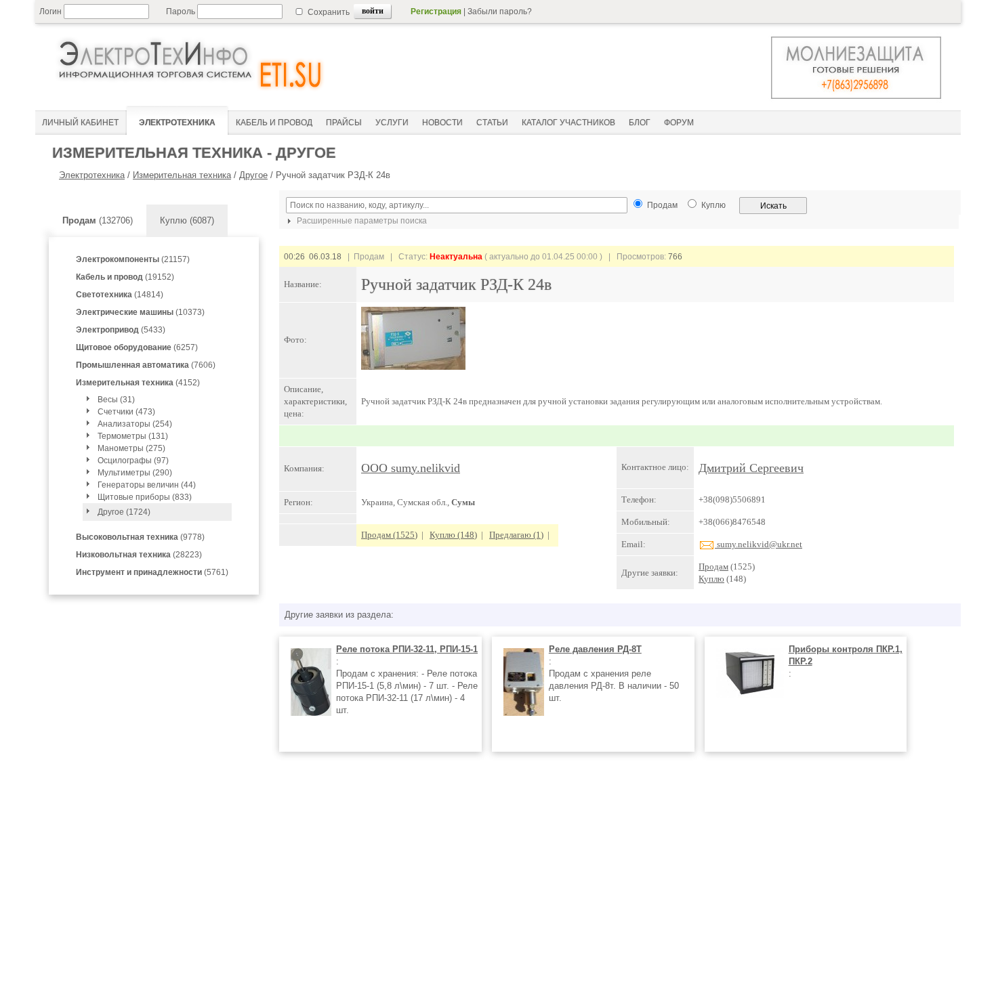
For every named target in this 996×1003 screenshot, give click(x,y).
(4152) (138, 382)
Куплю (711, 579)
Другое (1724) (124, 512)
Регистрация (436, 11)
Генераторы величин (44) (147, 485)
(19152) (125, 277)
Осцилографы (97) (133, 460)
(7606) (145, 365)
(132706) (97, 220)
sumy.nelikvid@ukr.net (758, 544)
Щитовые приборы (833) (145, 497)
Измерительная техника (182, 175)
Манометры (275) (131, 448)
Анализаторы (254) (135, 424)
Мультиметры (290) (135, 472)
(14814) (119, 294)
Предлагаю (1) (516, 535)
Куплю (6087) (187, 220)
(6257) (137, 347)
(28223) (139, 554)
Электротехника (92, 175)
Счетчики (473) (126, 412)
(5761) (152, 572)
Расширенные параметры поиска (361, 221)
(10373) (140, 312)
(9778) (140, 537)
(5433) (120, 330)
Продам (713, 566)
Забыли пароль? (500, 11)
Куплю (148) (453, 535)
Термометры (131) (133, 436)
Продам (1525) (389, 535)
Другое (253, 175)
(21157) (133, 259)
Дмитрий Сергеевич (751, 468)
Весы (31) (116, 399)
